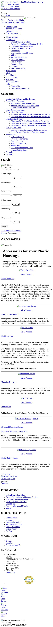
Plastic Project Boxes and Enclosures (20, 99)
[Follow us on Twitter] (10, 6)
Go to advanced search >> (11, 231)
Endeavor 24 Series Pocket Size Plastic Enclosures (30, 114)
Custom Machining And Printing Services (27, 44)
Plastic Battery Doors (19, 150)
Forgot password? (13, 545)
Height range (6, 174)
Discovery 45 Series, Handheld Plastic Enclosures (30, 125)
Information (10, 40)
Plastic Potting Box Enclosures (23, 108)
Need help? (20, 20)
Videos (13, 55)
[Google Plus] (4, 616)
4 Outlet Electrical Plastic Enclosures (25, 105)
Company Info (11, 27)
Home (15, 37)
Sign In (4, 22)
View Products (26, 274)
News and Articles (18, 68)
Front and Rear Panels (19, 139)
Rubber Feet (15, 145)
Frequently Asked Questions (22, 46)
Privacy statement (18, 60)
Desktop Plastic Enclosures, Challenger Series (29, 130)
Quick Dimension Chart (20, 88)
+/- (11, 178)
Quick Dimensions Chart (20, 42)
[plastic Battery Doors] (26, 450)
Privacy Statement (13, 33)
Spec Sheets (15, 51)
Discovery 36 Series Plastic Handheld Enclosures (30, 121)
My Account (11, 71)
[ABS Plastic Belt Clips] (26, 270)
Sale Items (10, 79)
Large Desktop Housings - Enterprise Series (28, 132)
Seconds (9, 152)
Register (11, 20)
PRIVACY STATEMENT (21, 48)
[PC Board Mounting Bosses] (26, 419)
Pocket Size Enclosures (15, 112)
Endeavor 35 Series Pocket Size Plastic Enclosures (30, 117)
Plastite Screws (17, 141)
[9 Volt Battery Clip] (9, 476)
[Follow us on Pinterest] (10, 9)
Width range (5, 182)
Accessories (10, 134)
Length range (6, 191)
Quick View (5, 474)
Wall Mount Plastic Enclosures (23, 103)
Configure (5, 483)
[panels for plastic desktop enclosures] (26, 306)
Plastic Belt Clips (17, 137)
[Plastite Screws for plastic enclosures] (26, 328)
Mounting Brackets (18, 143)
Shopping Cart (11, 77)
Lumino (15, 623)
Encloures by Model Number (22, 53)
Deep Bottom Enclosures (15, 110)
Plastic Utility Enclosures (15, 101)
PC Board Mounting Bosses (22, 148)
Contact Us (10, 572)
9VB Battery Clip (8, 479)
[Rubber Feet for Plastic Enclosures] (26, 398)
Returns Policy (11, 31)
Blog (8, 73)
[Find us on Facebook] (10, 4)
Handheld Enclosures (14, 119)
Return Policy (16, 62)
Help (8, 84)
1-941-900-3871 (12, 82)
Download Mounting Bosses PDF (14, 431)
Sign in (4, 20)
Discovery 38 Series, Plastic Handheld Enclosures (30, 123)
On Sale (9, 154)
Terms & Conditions (14, 29)
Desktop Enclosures (13, 128)
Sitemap (14, 66)
